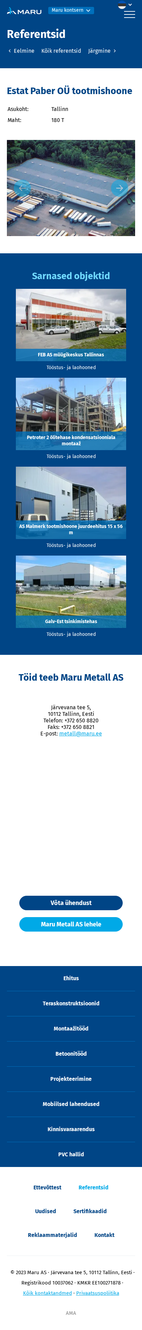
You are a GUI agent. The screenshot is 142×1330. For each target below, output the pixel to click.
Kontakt (104, 1235)
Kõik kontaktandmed (47, 1293)
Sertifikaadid (90, 1211)
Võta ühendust (71, 903)
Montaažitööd (71, 1028)
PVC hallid (71, 1154)
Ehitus (71, 978)
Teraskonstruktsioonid (71, 1003)
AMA (71, 1313)
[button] (126, 5)
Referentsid (94, 1187)
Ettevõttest (47, 1187)
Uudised (45, 1211)
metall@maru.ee (80, 733)
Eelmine (23, 51)
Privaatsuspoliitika (97, 1293)
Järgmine (100, 51)
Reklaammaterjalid (52, 1235)
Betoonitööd (71, 1053)
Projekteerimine (71, 1079)
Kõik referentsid (61, 51)
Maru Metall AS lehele (71, 924)
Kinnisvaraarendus (71, 1129)
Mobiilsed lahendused (71, 1104)
